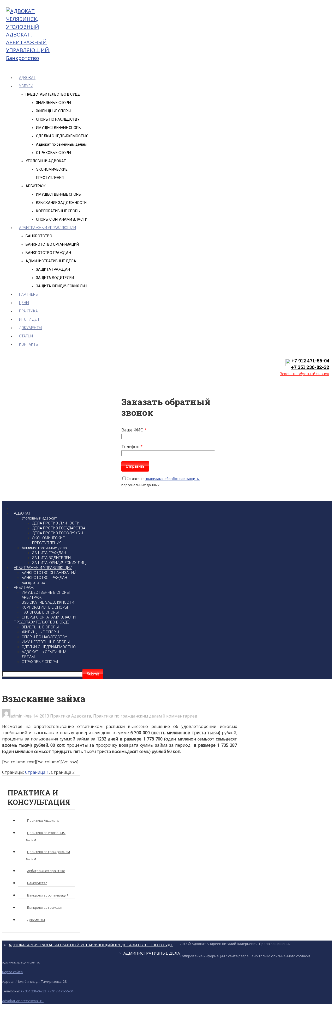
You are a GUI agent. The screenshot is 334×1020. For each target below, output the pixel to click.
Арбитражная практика (46, 871)
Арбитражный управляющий (81, 944)
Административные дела (151, 953)
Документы (36, 920)
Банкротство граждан (44, 908)
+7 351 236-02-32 (310, 367)
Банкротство (37, 883)
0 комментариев (180, 716)
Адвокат (18, 944)
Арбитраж (38, 944)
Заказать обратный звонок (304, 374)
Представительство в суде (143, 944)
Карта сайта (12, 971)
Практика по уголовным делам (45, 836)
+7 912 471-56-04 (310, 360)
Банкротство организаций (47, 895)
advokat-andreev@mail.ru (23, 1000)
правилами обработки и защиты (172, 478)
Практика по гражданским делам (127, 716)
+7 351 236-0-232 (33, 991)
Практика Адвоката (70, 716)
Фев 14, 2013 (36, 716)
